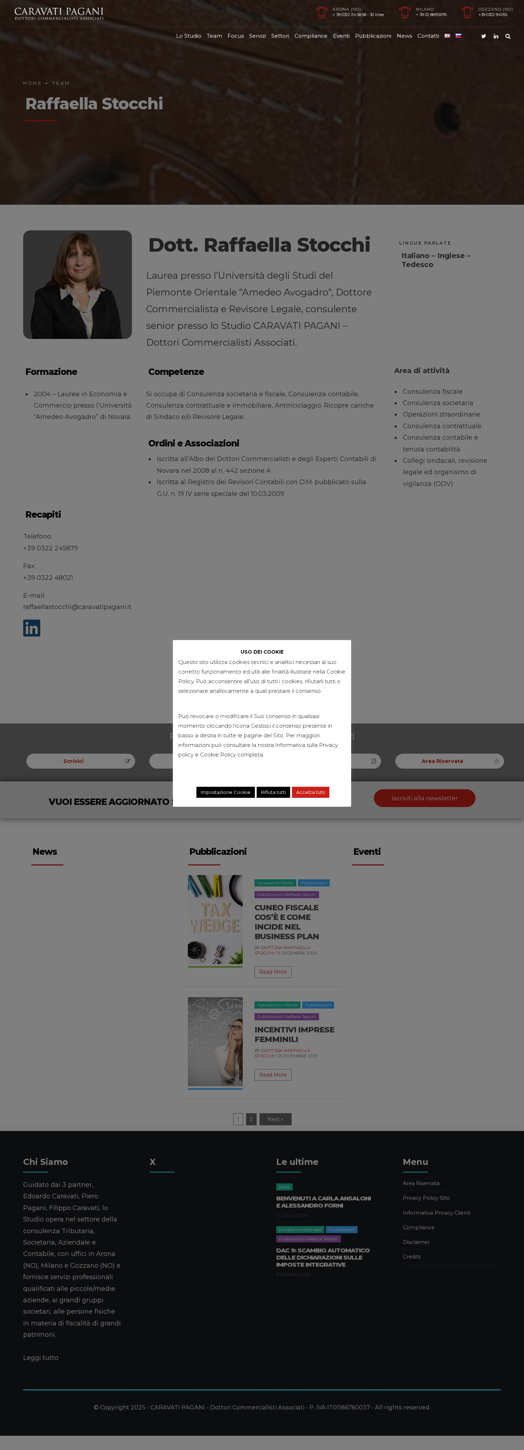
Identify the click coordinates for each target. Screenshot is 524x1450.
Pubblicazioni (373, 35)
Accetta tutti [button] (310, 792)
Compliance (311, 35)
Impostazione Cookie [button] (226, 792)
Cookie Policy (218, 754)
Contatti (428, 35)
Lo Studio (188, 35)
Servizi (257, 35)
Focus (235, 35)
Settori (280, 35)
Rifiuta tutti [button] (273, 792)
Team (214, 35)
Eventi (341, 35)
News (404, 35)
